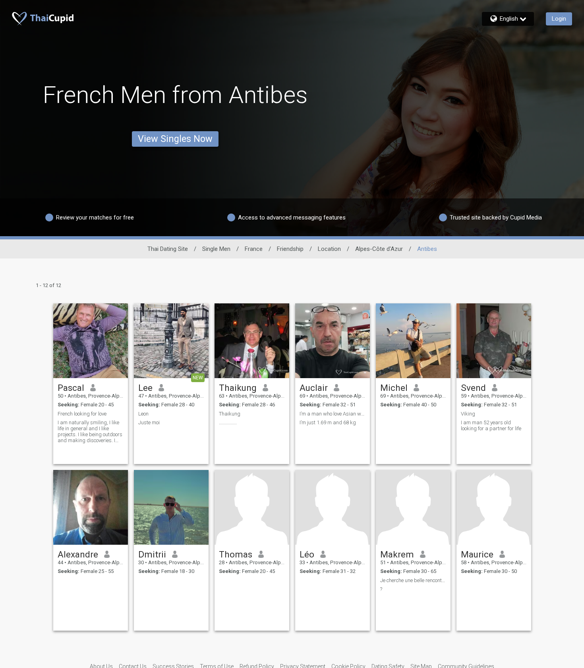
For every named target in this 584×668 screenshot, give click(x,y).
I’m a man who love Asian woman (332, 414)
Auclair (314, 388)
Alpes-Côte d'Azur (379, 248)
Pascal (71, 388)
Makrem (397, 554)
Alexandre (78, 554)
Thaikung (238, 388)
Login (559, 18)
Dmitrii (152, 554)
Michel (394, 388)
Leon (143, 414)
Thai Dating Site (167, 248)
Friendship (290, 248)
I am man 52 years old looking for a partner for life (491, 425)
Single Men (216, 248)
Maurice (477, 554)
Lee (145, 388)
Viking (468, 414)
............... (228, 422)
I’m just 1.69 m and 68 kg (328, 422)
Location (329, 248)
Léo (307, 554)
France (254, 248)
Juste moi (149, 422)
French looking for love (82, 414)
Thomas (235, 554)
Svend (473, 388)
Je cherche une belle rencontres (413, 580)
